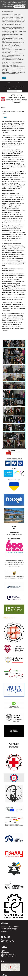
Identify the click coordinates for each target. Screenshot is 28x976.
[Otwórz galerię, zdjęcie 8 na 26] (19, 369)
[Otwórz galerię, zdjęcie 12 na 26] (19, 385)
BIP (4, 950)
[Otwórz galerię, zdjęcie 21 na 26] (8, 427)
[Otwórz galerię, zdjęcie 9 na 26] (8, 377)
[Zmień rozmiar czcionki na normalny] (10, 86)
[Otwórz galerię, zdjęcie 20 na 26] (19, 419)
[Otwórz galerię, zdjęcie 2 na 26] (19, 343)
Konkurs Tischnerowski (17, 111)
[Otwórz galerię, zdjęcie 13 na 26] (8, 394)
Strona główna (11, 82)
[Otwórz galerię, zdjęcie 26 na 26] (19, 444)
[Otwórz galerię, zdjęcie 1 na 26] (8, 343)
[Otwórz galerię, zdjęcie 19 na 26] (8, 419)
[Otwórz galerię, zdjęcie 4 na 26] (19, 352)
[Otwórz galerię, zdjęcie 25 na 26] (8, 444)
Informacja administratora (14, 88)
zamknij (4, 77)
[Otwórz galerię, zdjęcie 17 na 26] (8, 411)
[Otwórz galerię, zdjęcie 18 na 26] (19, 411)
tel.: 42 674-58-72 (8, 940)
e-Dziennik (6, 952)
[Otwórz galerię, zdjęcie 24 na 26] (19, 436)
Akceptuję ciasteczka (19, 6)
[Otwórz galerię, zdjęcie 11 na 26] (8, 385)
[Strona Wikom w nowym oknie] (4, 975)
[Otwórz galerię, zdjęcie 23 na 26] (8, 436)
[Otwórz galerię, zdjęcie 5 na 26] (8, 360)
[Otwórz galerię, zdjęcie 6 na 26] (19, 360)
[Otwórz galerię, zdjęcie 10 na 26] (19, 377)
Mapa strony (18, 82)
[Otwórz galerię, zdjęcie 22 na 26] (19, 427)
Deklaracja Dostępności (9, 956)
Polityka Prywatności (9, 954)
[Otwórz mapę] (10, 967)
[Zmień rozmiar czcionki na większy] (13, 86)
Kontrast (21, 86)
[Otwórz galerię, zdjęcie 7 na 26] (8, 369)
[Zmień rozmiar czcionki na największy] (17, 86)
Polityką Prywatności (12, 2)
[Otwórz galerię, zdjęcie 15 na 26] (8, 402)
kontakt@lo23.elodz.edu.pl (10, 942)
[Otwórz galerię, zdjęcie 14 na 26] (19, 394)
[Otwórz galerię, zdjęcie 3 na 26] (8, 352)
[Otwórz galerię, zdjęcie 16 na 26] (19, 402)
